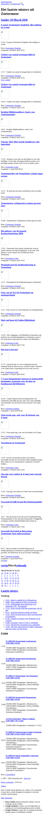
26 (7, 573)
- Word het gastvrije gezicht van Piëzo (21, 612)
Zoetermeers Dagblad (13, 48)
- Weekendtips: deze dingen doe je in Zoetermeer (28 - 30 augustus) (20, 605)
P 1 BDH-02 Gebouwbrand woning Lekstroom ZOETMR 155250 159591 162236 (23, 733)
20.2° (8, 4)
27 (10, 573)
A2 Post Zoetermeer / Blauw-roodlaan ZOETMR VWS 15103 (20, 720)
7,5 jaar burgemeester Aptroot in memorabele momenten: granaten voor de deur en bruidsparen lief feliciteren (22, 381)
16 (2, 581)
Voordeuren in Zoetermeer (13, 443)
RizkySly (27, 778)
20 (13, 581)
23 (2, 583)
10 (5, 578)
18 (7, 581)
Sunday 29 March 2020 (14, 19)
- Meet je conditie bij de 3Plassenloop (21, 600)
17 (5, 581)
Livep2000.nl (10, 775)
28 (13, 573)
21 (16, 581)
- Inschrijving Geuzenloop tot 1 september (22, 625)
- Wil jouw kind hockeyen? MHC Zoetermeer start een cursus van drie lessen (23, 628)
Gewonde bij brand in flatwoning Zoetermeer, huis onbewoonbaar (16, 532)
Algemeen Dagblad (12, 409)
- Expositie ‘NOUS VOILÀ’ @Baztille (21, 623)
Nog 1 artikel (5, 80)
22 (18, 581)
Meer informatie (6, 798)
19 (10, 581)
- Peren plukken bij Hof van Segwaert (21, 602)
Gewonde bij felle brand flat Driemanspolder (21, 502)
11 (7, 578)
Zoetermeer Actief (11, 167)
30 (2, 586)
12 (10, 578)
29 (16, 573)
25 (5, 573)
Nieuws (3, 4)
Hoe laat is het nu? (9, 349)
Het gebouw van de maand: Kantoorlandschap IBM (14, 232)
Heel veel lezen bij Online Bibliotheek (18, 320)
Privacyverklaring (7, 782)
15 (18, 578)
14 (16, 578)
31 (5, 586)
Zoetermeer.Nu (6, 2)
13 (13, 578)
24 (2, 573)
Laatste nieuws (9, 590)
